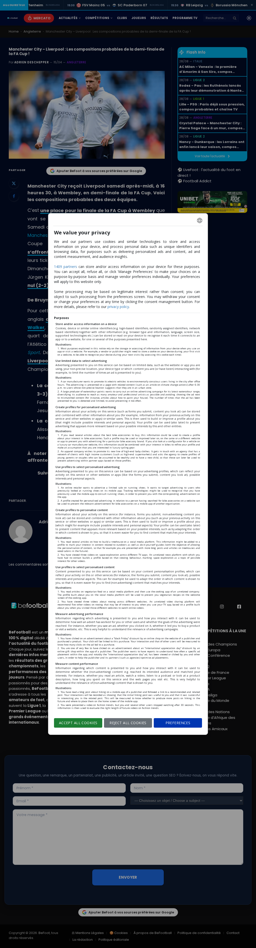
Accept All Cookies (78, 722)
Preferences (178, 722)
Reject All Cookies (128, 722)
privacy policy (118, 306)
